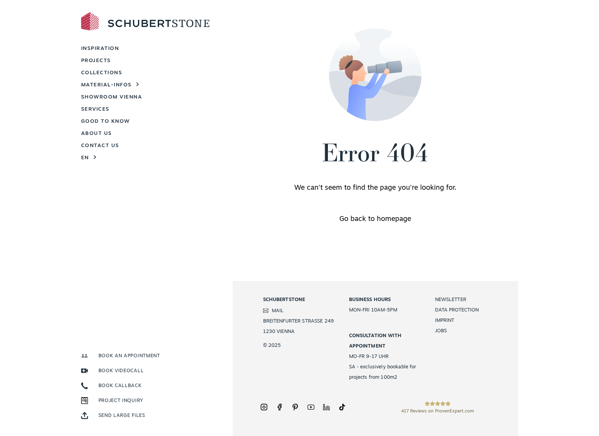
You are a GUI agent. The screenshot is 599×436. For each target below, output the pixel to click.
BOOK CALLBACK (120, 385)
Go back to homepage (375, 219)
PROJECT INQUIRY (121, 400)
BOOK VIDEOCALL (121, 371)
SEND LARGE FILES (121, 415)
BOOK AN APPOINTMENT (129, 356)
